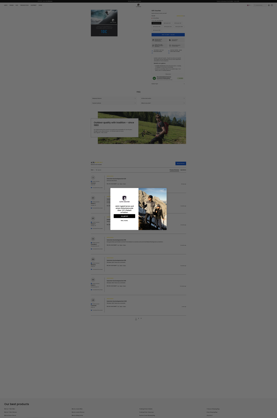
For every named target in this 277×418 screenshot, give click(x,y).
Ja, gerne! (124, 216)
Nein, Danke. (124, 220)
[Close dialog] (165, 190)
